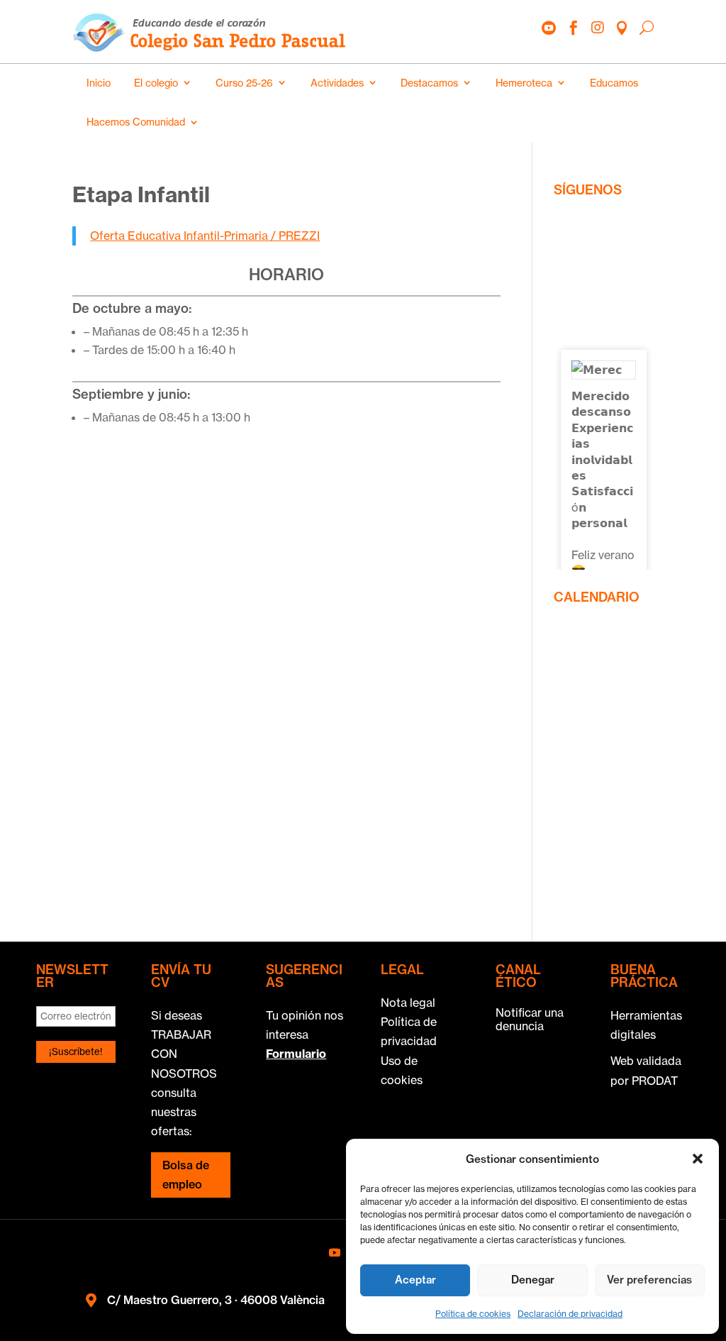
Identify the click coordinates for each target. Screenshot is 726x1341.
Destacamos (429, 83)
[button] (698, 1159)
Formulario (296, 1054)
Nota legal (408, 1002)
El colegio (156, 83)
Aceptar (415, 1279)
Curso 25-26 (244, 83)
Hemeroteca (524, 83)
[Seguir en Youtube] (334, 1252)
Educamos (614, 83)
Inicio (98, 83)
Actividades (337, 83)
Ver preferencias (649, 1279)
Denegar (532, 1279)
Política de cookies (472, 1313)
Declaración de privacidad (570, 1313)
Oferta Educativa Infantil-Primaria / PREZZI (205, 235)
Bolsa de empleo (185, 1174)
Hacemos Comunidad (135, 122)
